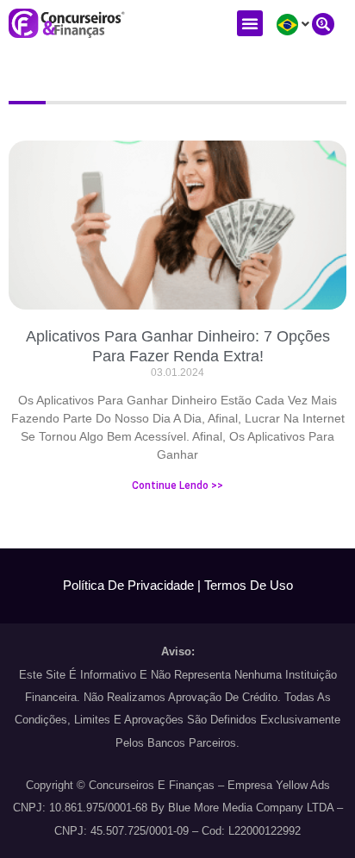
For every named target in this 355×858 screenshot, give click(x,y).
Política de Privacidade (128, 585)
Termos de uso (248, 585)
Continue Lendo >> (177, 485)
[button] (250, 23)
